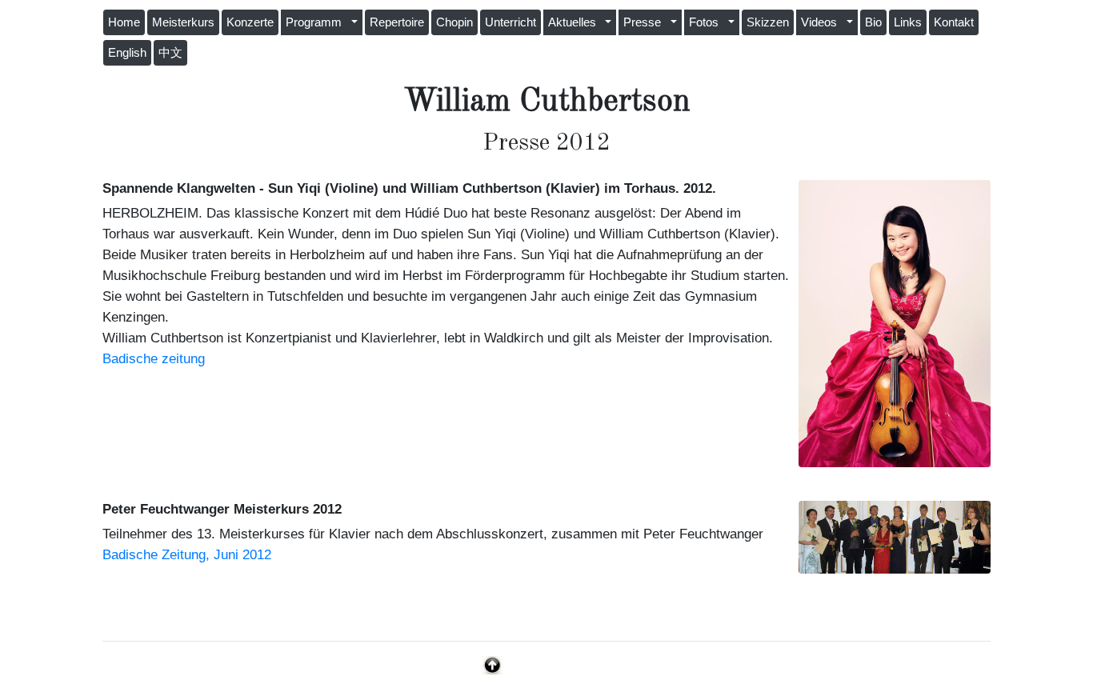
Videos (822, 22)
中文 (170, 52)
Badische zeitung (153, 358)
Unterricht (510, 22)
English (127, 52)
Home (124, 22)
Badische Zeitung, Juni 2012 (186, 554)
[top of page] (492, 664)
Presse (645, 22)
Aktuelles (575, 22)
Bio (873, 22)
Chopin (454, 22)
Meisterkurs (183, 22)
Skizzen (768, 22)
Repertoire (397, 22)
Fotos (707, 22)
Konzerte (250, 22)
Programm (317, 22)
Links (908, 22)
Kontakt (954, 22)
